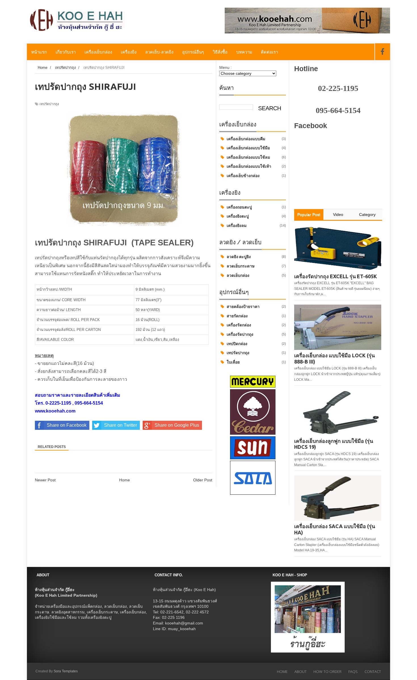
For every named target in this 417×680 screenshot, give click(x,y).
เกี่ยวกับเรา (66, 52)
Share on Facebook (67, 425)
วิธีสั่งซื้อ (220, 52)
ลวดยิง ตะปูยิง (239, 256)
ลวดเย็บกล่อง (238, 275)
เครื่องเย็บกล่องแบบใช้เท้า (249, 166)
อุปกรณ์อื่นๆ (193, 52)
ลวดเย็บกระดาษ (240, 266)
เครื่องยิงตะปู (238, 216)
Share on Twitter (120, 425)
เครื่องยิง (128, 52)
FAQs (353, 671)
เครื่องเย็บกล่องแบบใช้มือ (248, 148)
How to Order (327, 671)
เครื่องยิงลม (237, 225)
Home (124, 480)
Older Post (202, 480)
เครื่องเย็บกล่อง (98, 52)
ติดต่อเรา (269, 52)
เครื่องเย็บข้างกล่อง (243, 175)
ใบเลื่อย (233, 362)
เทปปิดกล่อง (237, 343)
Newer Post (45, 480)
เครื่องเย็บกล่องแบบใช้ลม (248, 157)
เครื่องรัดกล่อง (239, 325)
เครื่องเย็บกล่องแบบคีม (246, 139)
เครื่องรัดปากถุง (240, 334)
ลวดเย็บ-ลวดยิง (159, 52)
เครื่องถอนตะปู (239, 207)
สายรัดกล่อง (237, 316)
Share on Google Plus (177, 425)
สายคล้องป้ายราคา (243, 306)
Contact (373, 671)
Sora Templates (66, 671)
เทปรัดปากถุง (238, 352)
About (300, 671)
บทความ (244, 52)
